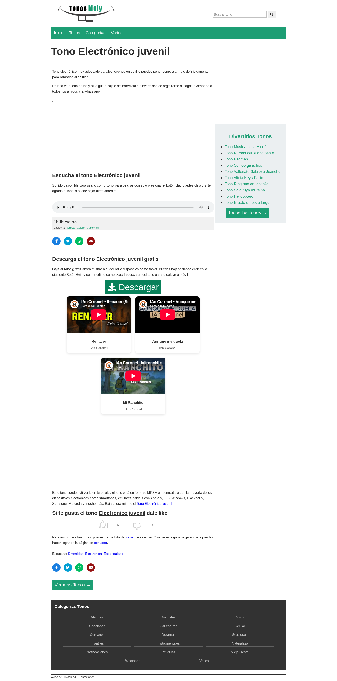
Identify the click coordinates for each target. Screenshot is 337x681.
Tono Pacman (236, 159)
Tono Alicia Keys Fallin (244, 178)
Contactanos (86, 677)
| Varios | (204, 661)
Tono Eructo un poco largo (247, 202)
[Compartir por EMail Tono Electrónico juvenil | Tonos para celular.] (91, 241)
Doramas (169, 635)
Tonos (74, 32)
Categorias (95, 32)
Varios (116, 32)
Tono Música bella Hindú (245, 147)
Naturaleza (240, 643)
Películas (168, 652)
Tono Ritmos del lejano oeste (249, 153)
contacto (100, 543)
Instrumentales (168, 643)
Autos (239, 617)
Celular (81, 227)
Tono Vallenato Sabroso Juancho (252, 171)
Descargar (137, 287)
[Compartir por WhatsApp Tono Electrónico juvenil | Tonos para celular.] (79, 241)
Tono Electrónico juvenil (154, 503)
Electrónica (93, 554)
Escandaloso (113, 554)
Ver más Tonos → (73, 584)
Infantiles (97, 643)
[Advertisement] (133, 136)
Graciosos (240, 635)
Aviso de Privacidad (63, 677)
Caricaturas (168, 626)
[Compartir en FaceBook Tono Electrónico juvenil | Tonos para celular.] (56, 241)
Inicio (59, 32)
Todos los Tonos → (247, 212)
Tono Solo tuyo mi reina (245, 190)
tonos (129, 537)
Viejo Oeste (240, 652)
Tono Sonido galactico (243, 165)
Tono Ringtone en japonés (247, 184)
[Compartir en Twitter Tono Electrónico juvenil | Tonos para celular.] (68, 241)
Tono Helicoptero (239, 196)
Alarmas (70, 227)
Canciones (93, 227)
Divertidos (75, 554)
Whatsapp (132, 661)
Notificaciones (97, 652)
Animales (169, 617)
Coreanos (97, 635)
